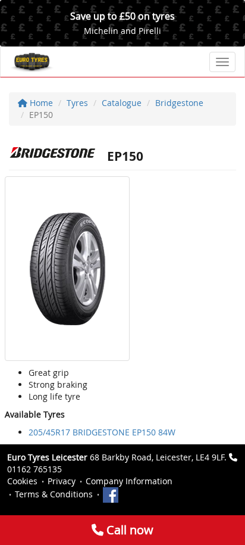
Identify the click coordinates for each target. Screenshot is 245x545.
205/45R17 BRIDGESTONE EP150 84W (102, 432)
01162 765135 (34, 469)
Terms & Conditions (54, 494)
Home (40, 102)
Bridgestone (179, 102)
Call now (128, 530)
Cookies (22, 481)
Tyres (77, 102)
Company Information (129, 481)
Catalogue (122, 102)
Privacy (62, 481)
